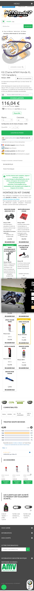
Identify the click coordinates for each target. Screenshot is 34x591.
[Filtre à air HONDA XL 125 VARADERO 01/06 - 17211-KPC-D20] (17, 507)
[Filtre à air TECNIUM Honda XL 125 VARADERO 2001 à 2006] (28, 507)
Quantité (4, 127)
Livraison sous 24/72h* (8, 6)
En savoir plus (8, 164)
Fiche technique (8, 169)
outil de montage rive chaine (11, 199)
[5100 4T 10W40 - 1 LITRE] (6, 507)
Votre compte (21, 6)
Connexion (30, 6)
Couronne (20, 117)
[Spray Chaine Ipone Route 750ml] (28, 468)
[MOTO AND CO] (17, 13)
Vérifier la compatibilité (24, 78)
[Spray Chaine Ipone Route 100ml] (6, 468)
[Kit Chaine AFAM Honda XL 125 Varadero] (4, 38)
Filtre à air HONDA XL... (16, 515)
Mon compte (6, 538)
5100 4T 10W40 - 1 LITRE (4, 516)
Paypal (24, 109)
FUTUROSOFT (17, 583)
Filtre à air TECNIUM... (27, 515)
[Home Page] (3, 31)
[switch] (30, 588)
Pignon (4, 117)
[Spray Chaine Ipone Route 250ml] (17, 468)
